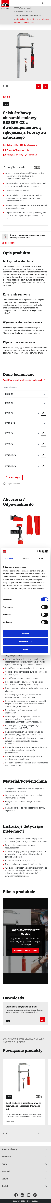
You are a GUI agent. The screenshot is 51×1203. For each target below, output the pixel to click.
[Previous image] (38, 86)
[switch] (44, 607)
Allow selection (25, 641)
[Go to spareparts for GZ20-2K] (43, 433)
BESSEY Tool (19, 8)
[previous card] (38, 1133)
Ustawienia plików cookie (25, 950)
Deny (25, 649)
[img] (25, 55)
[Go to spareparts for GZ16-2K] (43, 413)
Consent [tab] (9, 558)
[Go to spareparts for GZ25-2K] (43, 444)
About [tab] (42, 558)
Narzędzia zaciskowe (23, 12)
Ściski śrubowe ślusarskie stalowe (28, 15)
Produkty (29, 8)
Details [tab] (26, 558)
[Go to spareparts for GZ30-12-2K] (43, 455)
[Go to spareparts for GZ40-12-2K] (43, 466)
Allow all (25, 633)
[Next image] (45, 86)
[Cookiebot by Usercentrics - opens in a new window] (37, 551)
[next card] (45, 1133)
